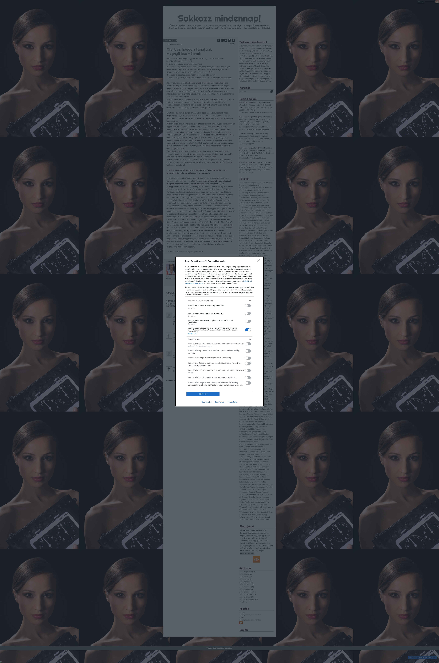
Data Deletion (206, 402)
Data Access (219, 402)
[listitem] (219, 300)
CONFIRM (203, 394)
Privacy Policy (232, 402)
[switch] (248, 305)
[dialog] (219, 331)
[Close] (259, 261)
